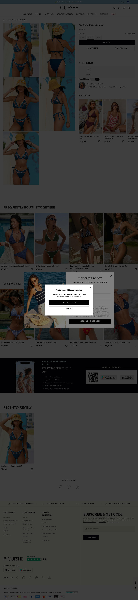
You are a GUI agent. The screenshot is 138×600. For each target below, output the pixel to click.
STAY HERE (69, 309)
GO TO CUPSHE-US (69, 303)
